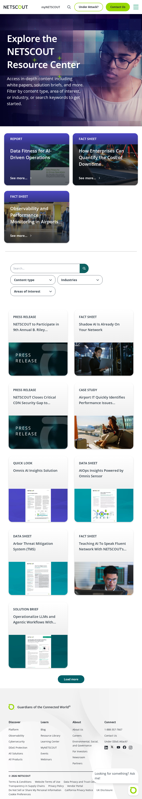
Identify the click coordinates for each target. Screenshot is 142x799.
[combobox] (32, 280)
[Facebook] (124, 748)
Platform (14, 729)
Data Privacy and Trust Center (81, 781)
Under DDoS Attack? (115, 741)
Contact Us (117, 7)
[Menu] (136, 7)
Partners (77, 763)
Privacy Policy (56, 786)
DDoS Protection (18, 747)
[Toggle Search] (69, 7)
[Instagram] (130, 748)
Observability (16, 735)
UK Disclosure (104, 790)
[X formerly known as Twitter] (112, 747)
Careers (77, 735)
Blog (43, 729)
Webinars (46, 759)
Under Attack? (89, 7)
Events (44, 753)
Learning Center (50, 741)
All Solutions (16, 753)
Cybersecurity (17, 741)
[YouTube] (118, 747)
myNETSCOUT (50, 7)
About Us (78, 729)
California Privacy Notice (79, 790)
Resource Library (50, 735)
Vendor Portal (75, 786)
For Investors (80, 751)
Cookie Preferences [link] (20, 794)
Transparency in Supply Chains (27, 786)
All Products (16, 759)
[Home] (16, 7)
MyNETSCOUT (49, 747)
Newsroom (79, 757)
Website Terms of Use (47, 781)
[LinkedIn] (106, 748)
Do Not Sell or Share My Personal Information (35, 790)
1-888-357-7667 (113, 729)
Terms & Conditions (20, 781)
